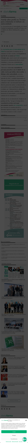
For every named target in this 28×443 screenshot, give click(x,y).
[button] (26, 420)
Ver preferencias (14, 439)
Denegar (14, 435)
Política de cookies (8, 441)
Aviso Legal (20, 441)
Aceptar (14, 431)
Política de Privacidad (15, 441)
